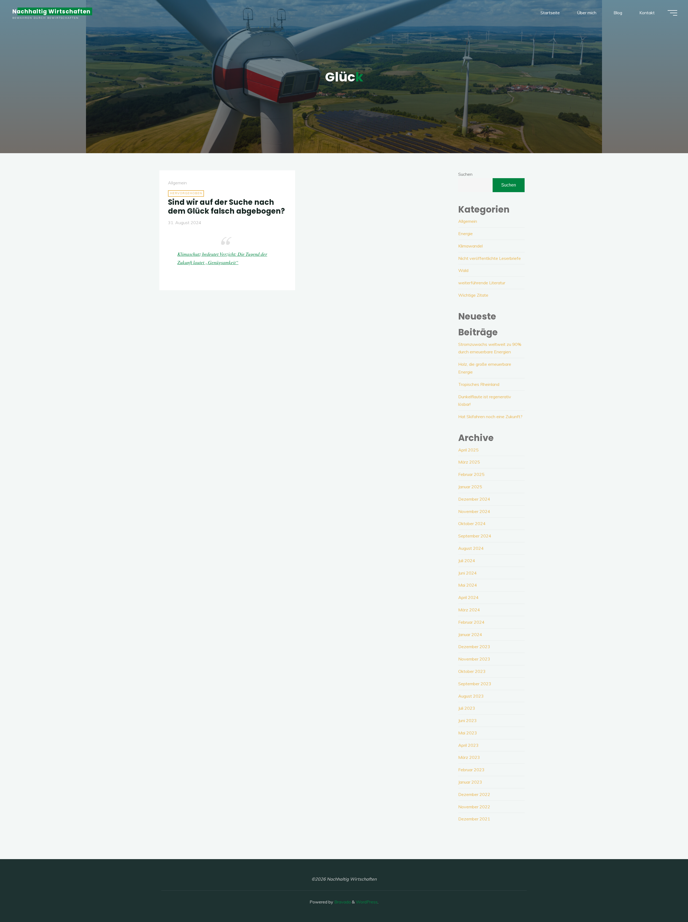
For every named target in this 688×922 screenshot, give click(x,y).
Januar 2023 (470, 782)
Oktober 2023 (472, 671)
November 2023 (474, 659)
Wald (463, 270)
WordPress (367, 902)
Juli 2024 (466, 560)
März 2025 (469, 462)
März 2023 (469, 757)
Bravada (342, 902)
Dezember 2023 (474, 646)
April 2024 (468, 597)
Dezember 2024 (474, 499)
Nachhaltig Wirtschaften (51, 11)
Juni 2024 (467, 573)
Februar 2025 (471, 474)
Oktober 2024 (472, 523)
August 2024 (471, 548)
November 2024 (474, 511)
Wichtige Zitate (473, 295)
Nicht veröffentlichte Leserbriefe (489, 258)
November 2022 (474, 806)
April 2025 (468, 450)
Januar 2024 (470, 634)
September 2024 (474, 536)
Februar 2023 (471, 769)
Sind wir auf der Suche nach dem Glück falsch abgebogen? (226, 206)
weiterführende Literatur (481, 282)
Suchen (465, 174)
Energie (465, 233)
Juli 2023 (466, 708)
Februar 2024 (471, 622)
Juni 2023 (467, 720)
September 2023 (474, 683)
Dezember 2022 (474, 794)
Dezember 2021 (474, 818)
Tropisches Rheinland (478, 384)
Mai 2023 (467, 733)
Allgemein (177, 182)
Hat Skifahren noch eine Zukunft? (490, 416)
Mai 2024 (467, 585)
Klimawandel (470, 246)
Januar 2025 (470, 486)
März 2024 (469, 609)
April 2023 (468, 745)
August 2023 (471, 696)
